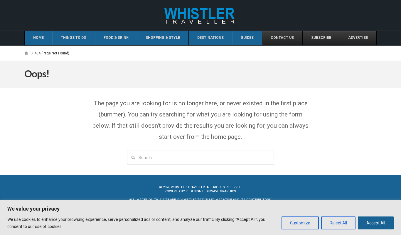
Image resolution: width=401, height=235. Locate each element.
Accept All (375, 223)
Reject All (338, 223)
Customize (300, 223)
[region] (200, 217)
